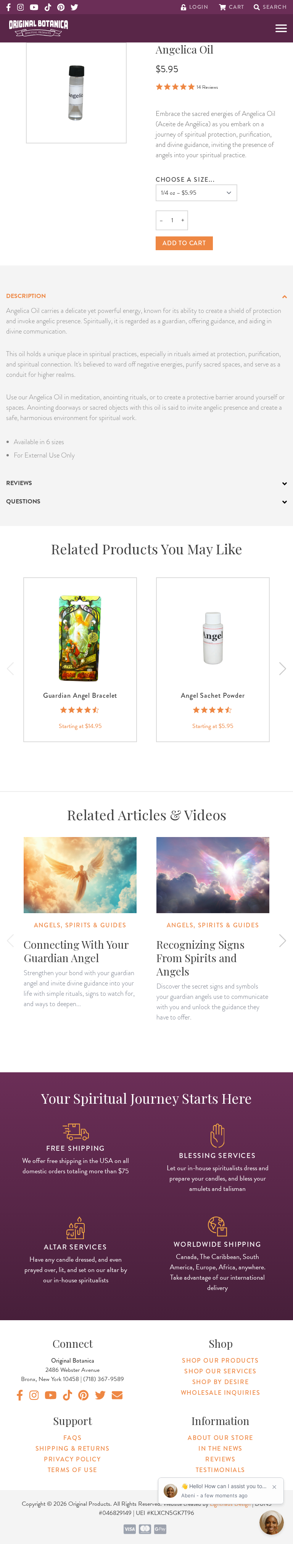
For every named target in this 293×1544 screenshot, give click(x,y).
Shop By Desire (220, 1382)
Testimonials (220, 1470)
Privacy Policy (72, 1459)
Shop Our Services (220, 1371)
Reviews (220, 1459)
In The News (220, 1448)
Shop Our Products (220, 1360)
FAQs (72, 1437)
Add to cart (184, 243)
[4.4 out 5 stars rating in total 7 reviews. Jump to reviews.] (80, 709)
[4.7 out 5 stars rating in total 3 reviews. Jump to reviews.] (213, 709)
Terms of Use (72, 1470)
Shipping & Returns (72, 1448)
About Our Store (220, 1437)
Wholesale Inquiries (220, 1392)
